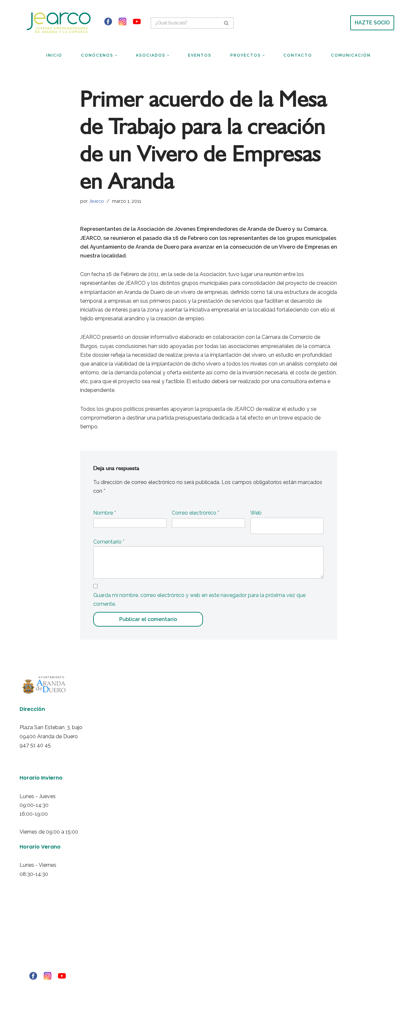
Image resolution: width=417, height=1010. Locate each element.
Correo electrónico (195, 513)
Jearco (96, 201)
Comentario (108, 542)
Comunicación (351, 55)
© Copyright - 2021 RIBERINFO (43, 987)
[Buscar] (226, 23)
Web (256, 513)
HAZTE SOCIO (372, 23)
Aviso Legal (28, 931)
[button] (116, 55)
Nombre (104, 513)
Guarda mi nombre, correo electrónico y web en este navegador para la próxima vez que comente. (199, 599)
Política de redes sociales (40, 957)
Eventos (199, 55)
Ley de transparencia (36, 966)
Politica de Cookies (34, 949)
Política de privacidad (36, 940)
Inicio (54, 55)
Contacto (297, 55)
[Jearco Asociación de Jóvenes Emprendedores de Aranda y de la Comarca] (58, 23)
